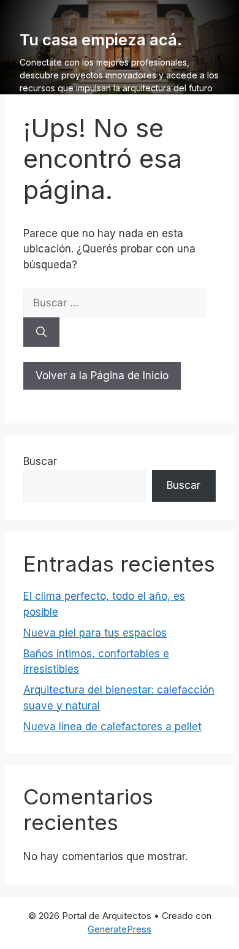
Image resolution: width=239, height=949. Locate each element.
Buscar (40, 461)
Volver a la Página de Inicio (102, 375)
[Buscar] (41, 332)
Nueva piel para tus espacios (95, 633)
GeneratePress (119, 929)
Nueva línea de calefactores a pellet (112, 726)
